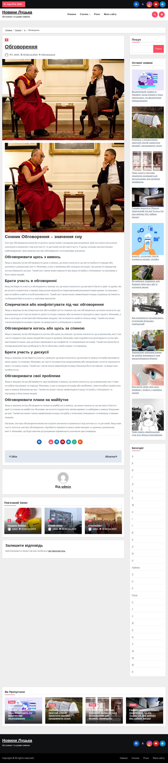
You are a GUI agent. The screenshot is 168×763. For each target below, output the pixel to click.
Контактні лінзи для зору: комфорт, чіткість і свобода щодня (147, 390)
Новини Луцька (17, 12)
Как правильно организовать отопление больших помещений (148, 321)
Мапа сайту (110, 14)
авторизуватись (56, 551)
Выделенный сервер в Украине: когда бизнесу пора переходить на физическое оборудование (21, 713)
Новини (71, 14)
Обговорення (21, 47)
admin (16, 55)
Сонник (84, 14)
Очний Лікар (55, 526)
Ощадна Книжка (17, 526)
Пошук (136, 40)
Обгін (14, 456)
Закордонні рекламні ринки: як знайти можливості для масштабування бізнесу (147, 356)
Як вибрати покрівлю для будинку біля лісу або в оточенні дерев (146, 284)
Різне (97, 14)
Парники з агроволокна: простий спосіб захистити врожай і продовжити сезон (147, 143)
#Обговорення (48, 55)
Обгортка (110, 456)
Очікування (95, 526)
